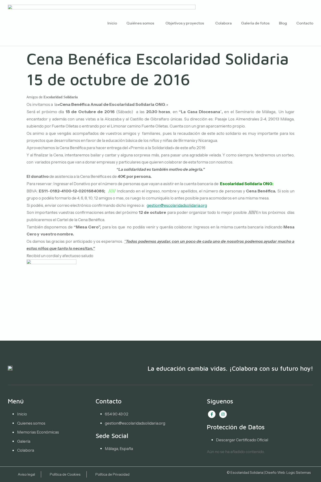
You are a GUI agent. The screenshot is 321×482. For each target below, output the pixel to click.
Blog (283, 23)
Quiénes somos (140, 23)
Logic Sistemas (298, 472)
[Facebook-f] (211, 414)
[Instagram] (223, 414)
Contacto (304, 23)
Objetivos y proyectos (184, 23)
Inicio (112, 23)
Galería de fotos (255, 23)
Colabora (223, 23)
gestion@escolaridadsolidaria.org (177, 205)
